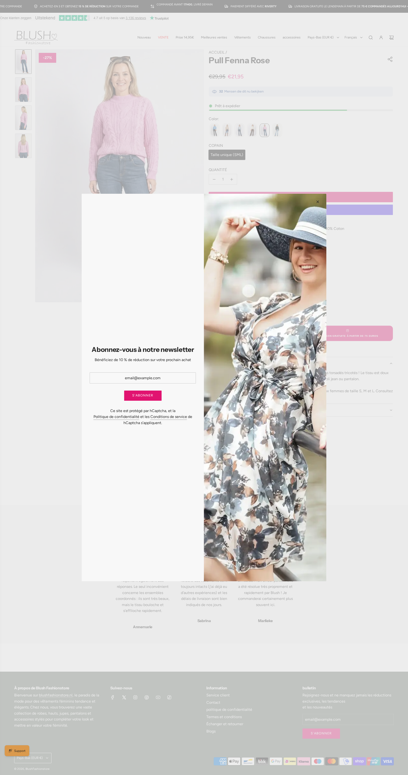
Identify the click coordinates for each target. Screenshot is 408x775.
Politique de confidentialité (116, 416)
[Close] (317, 202)
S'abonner (142, 395)
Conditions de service (168, 416)
